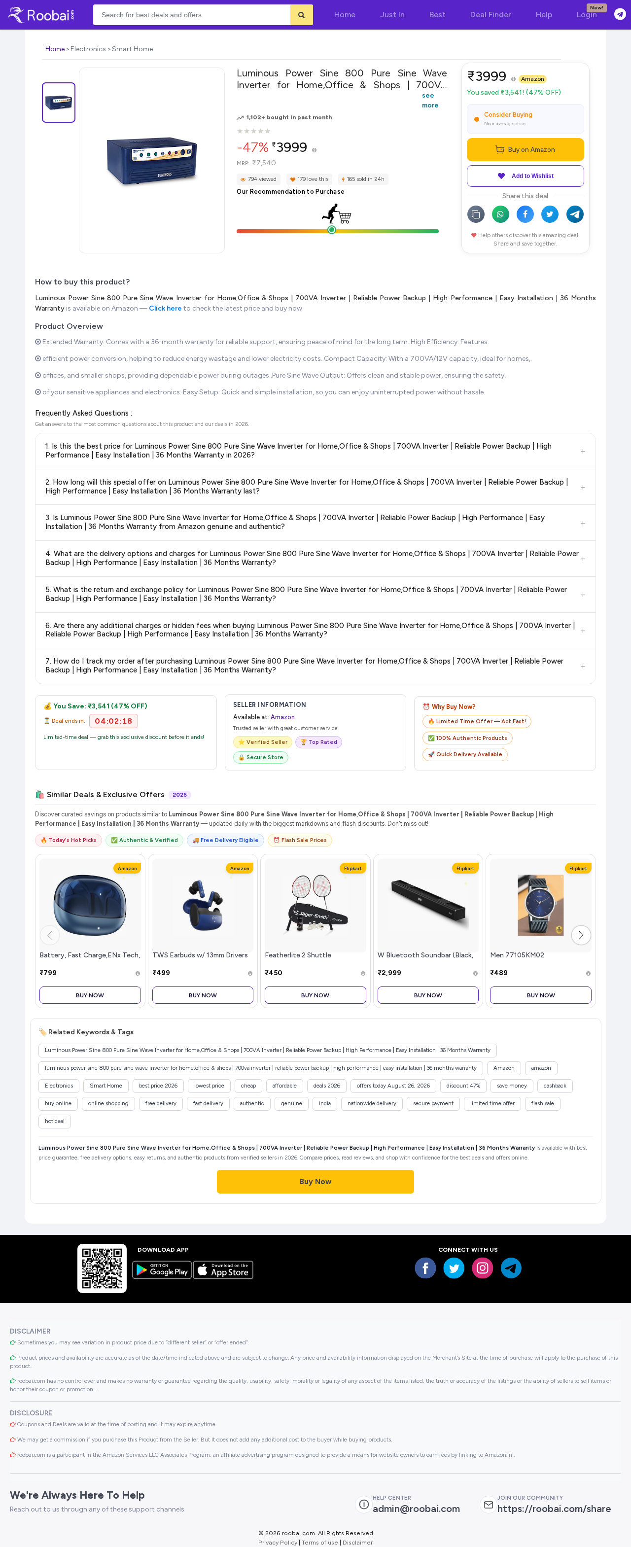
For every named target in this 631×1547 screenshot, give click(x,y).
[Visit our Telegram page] (511, 1268)
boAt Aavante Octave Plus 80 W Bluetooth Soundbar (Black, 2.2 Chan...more (425, 955)
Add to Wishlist (533, 176)
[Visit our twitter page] (454, 1268)
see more (430, 100)
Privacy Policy (277, 1542)
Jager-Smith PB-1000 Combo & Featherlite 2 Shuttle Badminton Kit (314, 955)
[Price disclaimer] (314, 150)
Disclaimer (358, 1542)
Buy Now (90, 995)
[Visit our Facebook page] (425, 1268)
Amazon (532, 78)
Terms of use (320, 1542)
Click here (165, 308)
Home (55, 49)
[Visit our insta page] (483, 1268)
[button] (581, 935)
